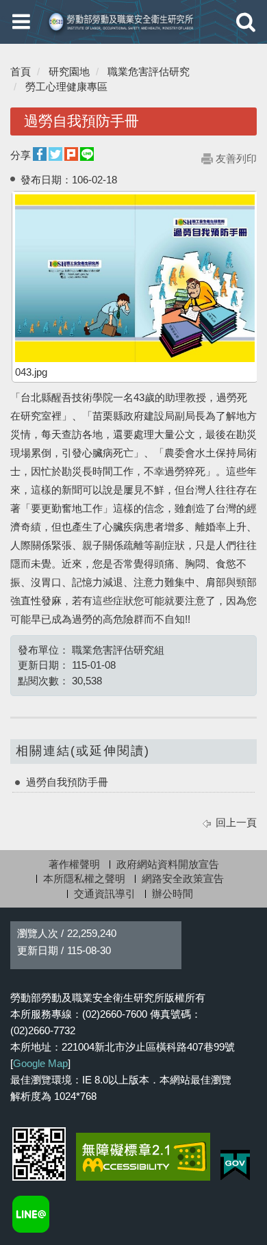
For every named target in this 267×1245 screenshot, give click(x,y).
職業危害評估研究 (148, 71)
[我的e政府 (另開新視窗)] (235, 1165)
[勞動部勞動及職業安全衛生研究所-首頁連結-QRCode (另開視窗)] (39, 1154)
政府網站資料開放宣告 (167, 864)
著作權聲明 (74, 864)
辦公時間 (172, 893)
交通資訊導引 (105, 893)
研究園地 (69, 71)
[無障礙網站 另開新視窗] (143, 1157)
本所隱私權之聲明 (84, 878)
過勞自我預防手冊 (67, 782)
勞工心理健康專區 (66, 86)
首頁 (20, 71)
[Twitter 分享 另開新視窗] (55, 154)
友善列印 (236, 158)
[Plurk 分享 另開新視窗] (71, 154)
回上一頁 (236, 822)
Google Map (40, 1063)
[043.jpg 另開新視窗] (134, 278)
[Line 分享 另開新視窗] (87, 154)
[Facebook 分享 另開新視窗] (40, 154)
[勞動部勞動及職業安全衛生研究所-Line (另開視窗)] (30, 1214)
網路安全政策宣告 (183, 878)
